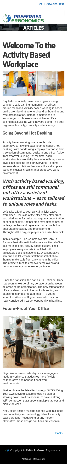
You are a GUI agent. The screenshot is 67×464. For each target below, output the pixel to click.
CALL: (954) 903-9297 (51, 4)
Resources (39, 458)
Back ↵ (59, 433)
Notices (26, 458)
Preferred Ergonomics (47, 450)
